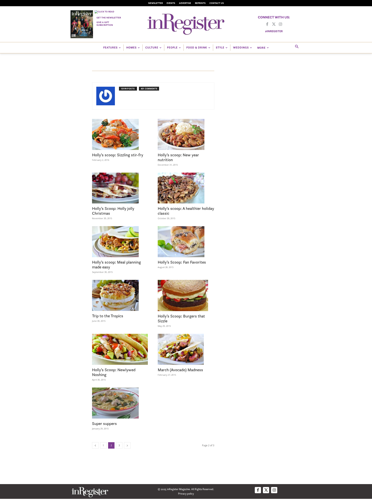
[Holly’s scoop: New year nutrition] (186, 134)
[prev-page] (95, 445)
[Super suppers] (120, 403)
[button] (296, 46)
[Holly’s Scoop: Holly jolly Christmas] (120, 188)
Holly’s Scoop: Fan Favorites (182, 262)
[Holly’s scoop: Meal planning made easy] (120, 241)
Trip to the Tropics (107, 315)
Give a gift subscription (104, 23)
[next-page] (127, 445)
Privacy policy (186, 493)
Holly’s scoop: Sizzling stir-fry (117, 154)
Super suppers (104, 423)
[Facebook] (267, 24)
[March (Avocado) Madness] (186, 349)
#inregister (274, 31)
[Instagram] (280, 24)
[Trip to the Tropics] (120, 295)
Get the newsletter (108, 17)
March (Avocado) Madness (180, 369)
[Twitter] (273, 24)
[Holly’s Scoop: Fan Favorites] (186, 241)
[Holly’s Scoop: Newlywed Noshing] (120, 349)
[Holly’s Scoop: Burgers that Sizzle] (186, 295)
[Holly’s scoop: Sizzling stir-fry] (120, 134)
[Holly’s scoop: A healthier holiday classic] (186, 188)
